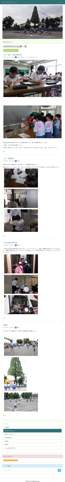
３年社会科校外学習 (10, 242)
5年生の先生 (20, 57)
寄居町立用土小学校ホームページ (12, 2)
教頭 (18, 161)
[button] (6, 22)
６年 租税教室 (8, 158)
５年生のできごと (33, 57)
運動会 (5, 325)
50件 (15, 50)
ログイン (60, 2)
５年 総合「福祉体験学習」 (13, 55)
